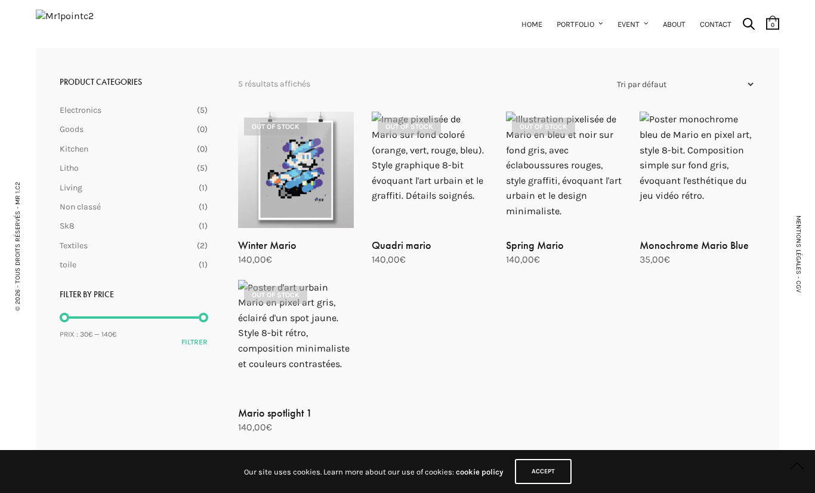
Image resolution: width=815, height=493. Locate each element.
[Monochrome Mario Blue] (697, 169)
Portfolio (575, 24)
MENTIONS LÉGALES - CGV (798, 253)
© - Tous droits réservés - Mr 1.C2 (17, 246)
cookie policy (479, 471)
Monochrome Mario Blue (694, 245)
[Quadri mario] (429, 169)
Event (629, 24)
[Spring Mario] (564, 169)
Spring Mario (535, 245)
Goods (72, 129)
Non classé (80, 207)
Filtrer (194, 342)
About (674, 24)
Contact (715, 24)
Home (531, 24)
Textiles (74, 246)
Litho (69, 168)
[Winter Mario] (296, 169)
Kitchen (74, 149)
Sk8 (67, 226)
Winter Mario (267, 245)
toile (68, 265)
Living (71, 188)
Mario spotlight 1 (275, 413)
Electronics (80, 110)
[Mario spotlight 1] (296, 338)
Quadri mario (401, 245)
